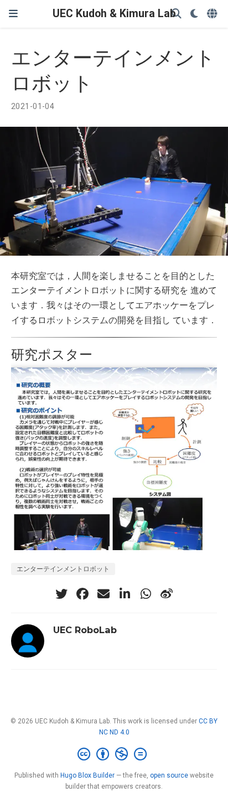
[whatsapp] (145, 594)
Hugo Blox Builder (87, 775)
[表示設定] (194, 14)
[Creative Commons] (114, 754)
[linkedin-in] (124, 594)
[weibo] (166, 594)
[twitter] (61, 594)
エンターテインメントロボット (63, 569)
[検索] (177, 14)
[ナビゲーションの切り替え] (13, 14)
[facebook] (82, 594)
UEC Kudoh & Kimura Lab (114, 13)
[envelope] (103, 594)
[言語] (213, 14)
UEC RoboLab (85, 629)
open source (169, 775)
